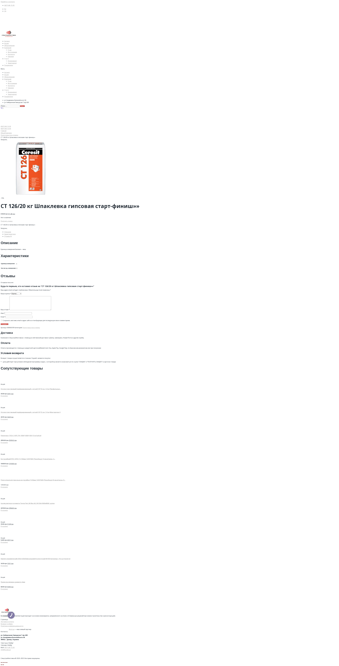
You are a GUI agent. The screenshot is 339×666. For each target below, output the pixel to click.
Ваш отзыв (5, 310)
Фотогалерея (12, 52)
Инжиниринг (12, 61)
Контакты (11, 54)
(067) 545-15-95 (9, 648)
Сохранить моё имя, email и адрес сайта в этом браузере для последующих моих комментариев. (36, 320)
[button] (169, 69)
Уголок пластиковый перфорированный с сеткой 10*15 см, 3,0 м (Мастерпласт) (31, 412)
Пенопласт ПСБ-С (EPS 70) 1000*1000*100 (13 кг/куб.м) (21, 436)
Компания (7, 48)
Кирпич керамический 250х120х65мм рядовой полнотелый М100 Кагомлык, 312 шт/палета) (35, 559)
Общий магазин (6, 133)
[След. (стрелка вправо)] (3, 664)
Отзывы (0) (8, 236)
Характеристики (10, 234)
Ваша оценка (6, 294)
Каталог (7, 41)
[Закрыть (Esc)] (1, 662)
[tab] (171, 232)
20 (16, 268)
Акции (6, 43)
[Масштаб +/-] (6, 662)
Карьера (11, 56)
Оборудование (9, 46)
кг (16, 263)
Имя (3, 313)
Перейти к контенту (8, 2)
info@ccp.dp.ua (6, 650)
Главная (3, 131)
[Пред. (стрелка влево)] (1, 664)
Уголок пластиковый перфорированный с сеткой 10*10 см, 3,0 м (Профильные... (31, 389)
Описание (7, 232)
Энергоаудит (12, 63)
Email (3, 317)
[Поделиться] (3, 662)
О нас (9, 50)
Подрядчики (8, 65)
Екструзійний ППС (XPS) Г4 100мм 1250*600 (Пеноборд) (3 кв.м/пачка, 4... (28, 459)
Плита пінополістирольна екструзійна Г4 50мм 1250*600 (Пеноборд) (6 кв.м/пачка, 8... (33, 480)
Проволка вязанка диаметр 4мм (13, 582)
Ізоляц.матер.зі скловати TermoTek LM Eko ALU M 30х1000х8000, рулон (28, 503)
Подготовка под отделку (9, 135)
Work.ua (11, 629)
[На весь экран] (5, 662)
